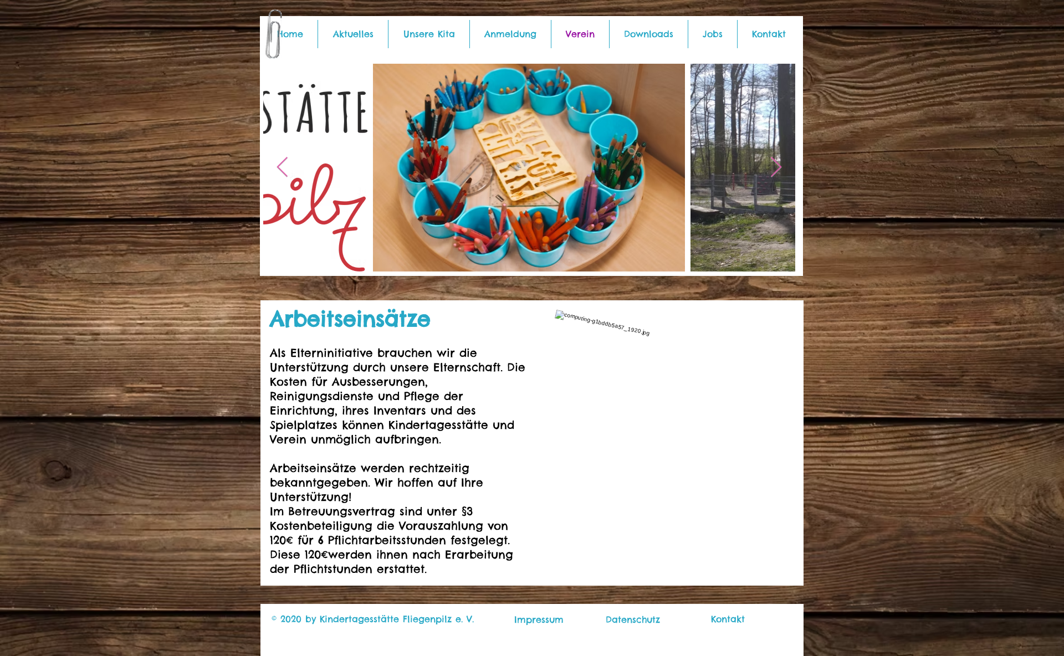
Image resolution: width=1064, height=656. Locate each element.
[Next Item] (776, 167)
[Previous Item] (282, 167)
